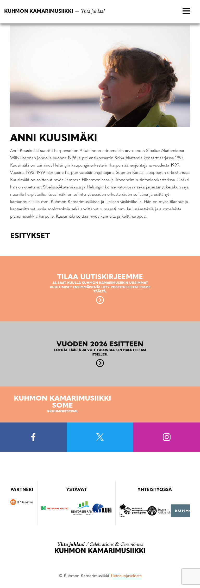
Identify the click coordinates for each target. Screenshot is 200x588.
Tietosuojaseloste (126, 576)
